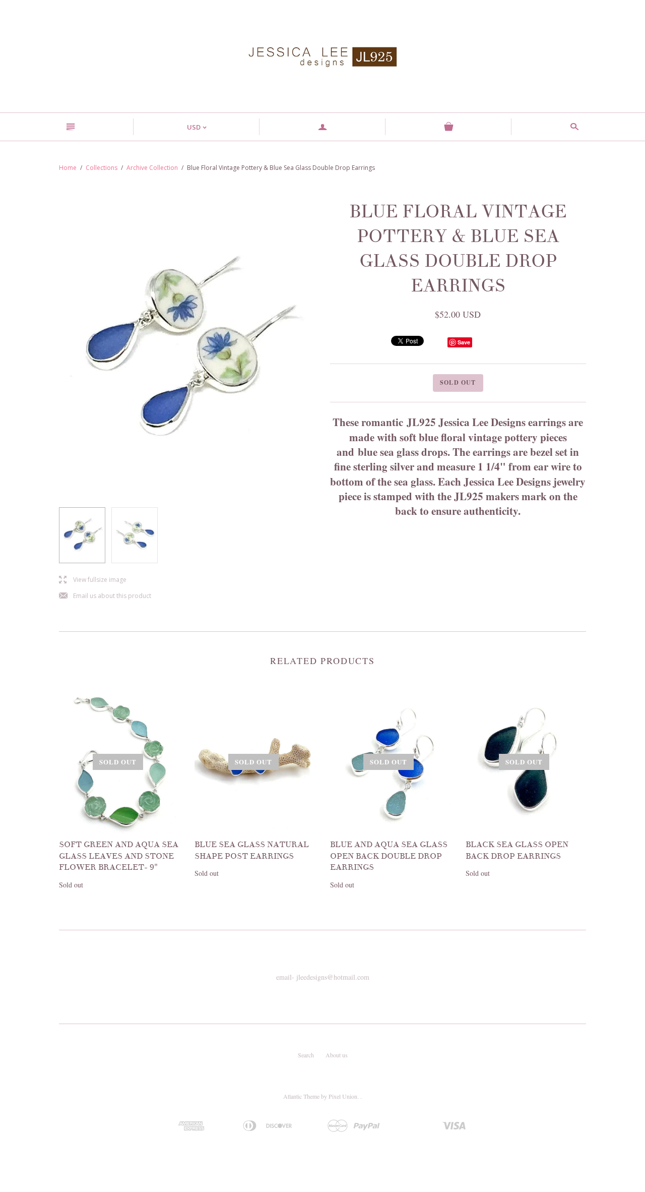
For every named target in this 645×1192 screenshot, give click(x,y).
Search (306, 1055)
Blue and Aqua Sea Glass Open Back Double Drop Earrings (388, 856)
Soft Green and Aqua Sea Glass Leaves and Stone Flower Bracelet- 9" (118, 856)
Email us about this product (105, 596)
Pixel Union (343, 1096)
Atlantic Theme (301, 1096)
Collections (101, 167)
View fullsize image (92, 580)
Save (464, 342)
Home (68, 167)
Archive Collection (152, 167)
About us (337, 1055)
